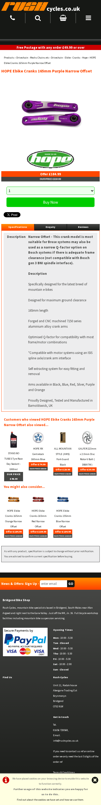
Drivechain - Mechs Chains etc (32, 57)
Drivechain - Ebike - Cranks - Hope (69, 57)
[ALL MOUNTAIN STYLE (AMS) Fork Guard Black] (62, 443)
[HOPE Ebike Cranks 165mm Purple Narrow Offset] (50, 113)
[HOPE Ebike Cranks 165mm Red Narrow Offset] (38, 505)
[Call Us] (12, 17)
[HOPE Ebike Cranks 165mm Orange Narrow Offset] (13, 505)
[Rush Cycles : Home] (50, 6)
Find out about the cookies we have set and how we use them (50, 799)
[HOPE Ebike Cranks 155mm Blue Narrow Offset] (62, 505)
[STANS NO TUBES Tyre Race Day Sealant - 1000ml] (13, 448)
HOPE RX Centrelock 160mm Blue (38, 454)
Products (9, 57)
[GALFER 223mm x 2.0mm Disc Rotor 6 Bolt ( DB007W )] (87, 443)
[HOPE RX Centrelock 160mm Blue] (38, 443)
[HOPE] (50, 159)
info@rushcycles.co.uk (65, 740)
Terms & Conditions (64, 772)
